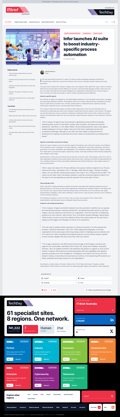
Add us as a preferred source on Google (99, 290)
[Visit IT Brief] (12, 368)
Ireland (48, 394)
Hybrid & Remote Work (47, 22)
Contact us (23, 407)
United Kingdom (68, 394)
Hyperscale (87, 33)
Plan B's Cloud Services (37, 414)
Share (45, 290)
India (42, 394)
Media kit (18, 359)
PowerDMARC (60, 414)
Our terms (82, 407)
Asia (29, 394)
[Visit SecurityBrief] (40, 368)
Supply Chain (97, 33)
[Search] (112, 22)
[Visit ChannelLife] (40, 341)
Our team (73, 407)
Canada (35, 394)
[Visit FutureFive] (97, 341)
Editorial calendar (34, 407)
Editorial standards (47, 407)
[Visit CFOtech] (12, 341)
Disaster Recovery (34, 22)
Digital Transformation (21, 22)
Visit (9, 359)
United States (31, 398)
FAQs (57, 407)
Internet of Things (61, 22)
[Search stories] (112, 396)
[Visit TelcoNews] (69, 368)
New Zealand (57, 394)
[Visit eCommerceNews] (69, 341)
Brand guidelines (12, 407)
